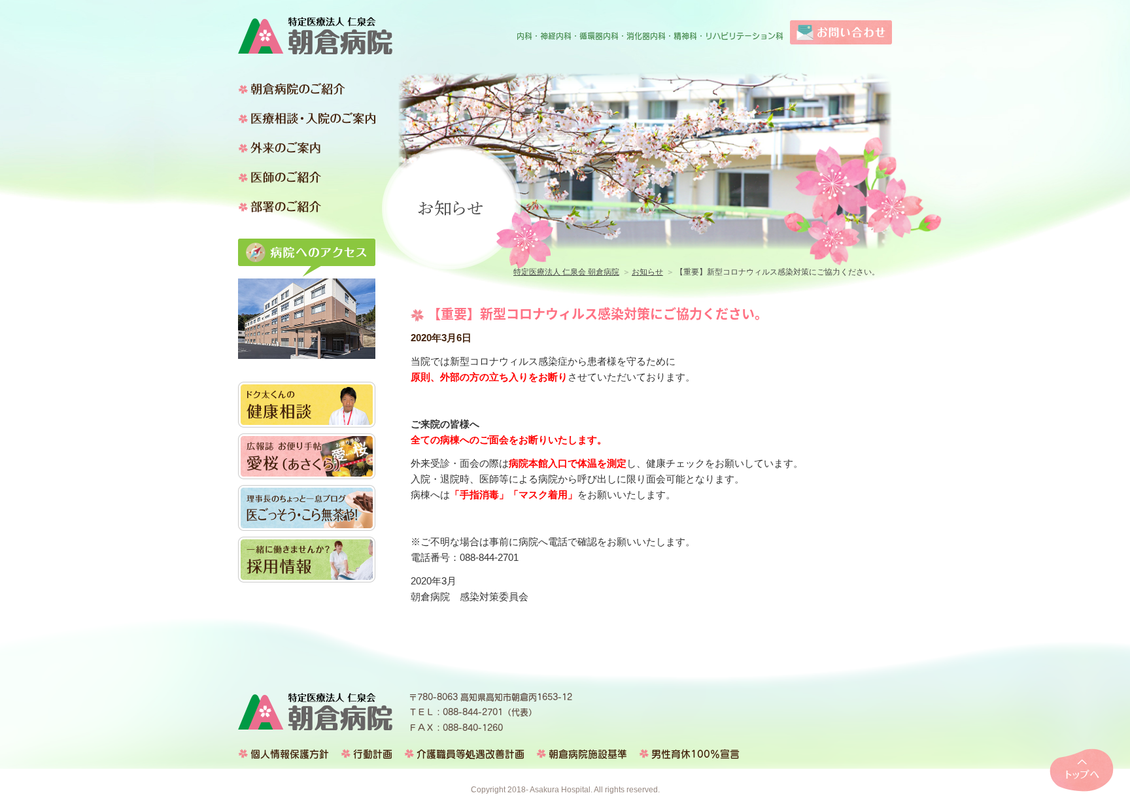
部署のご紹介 (306, 206)
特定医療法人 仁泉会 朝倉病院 (315, 35)
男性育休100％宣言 (695, 754)
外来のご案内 (306, 148)
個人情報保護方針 (289, 754)
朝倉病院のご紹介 (306, 89)
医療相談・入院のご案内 (306, 118)
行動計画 (372, 754)
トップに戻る (1082, 770)
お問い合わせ (841, 32)
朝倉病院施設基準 (588, 754)
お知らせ (647, 272)
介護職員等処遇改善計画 (470, 754)
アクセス (306, 258)
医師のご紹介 (306, 177)
